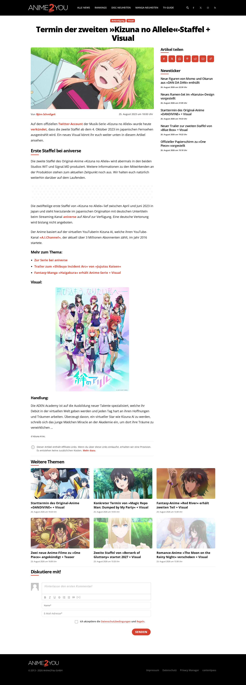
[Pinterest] (187, 58)
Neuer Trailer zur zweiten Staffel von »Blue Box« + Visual (186, 128)
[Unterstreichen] (54, 597)
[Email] (203, 58)
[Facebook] (193, 8)
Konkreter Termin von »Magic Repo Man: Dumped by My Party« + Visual (121, 505)
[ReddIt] (195, 58)
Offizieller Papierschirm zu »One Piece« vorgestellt (183, 144)
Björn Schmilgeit (46, 114)
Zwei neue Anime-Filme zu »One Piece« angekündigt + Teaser (55, 555)
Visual (131, 20)
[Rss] (215, 8)
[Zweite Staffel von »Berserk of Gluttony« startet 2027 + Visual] (123, 533)
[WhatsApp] (179, 58)
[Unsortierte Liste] (68, 597)
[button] (188, 8)
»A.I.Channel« (50, 237)
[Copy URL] (210, 58)
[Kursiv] (50, 597)
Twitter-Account (70, 124)
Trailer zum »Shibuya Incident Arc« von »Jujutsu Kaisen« (77, 266)
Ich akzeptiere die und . (112, 621)
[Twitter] (201, 8)
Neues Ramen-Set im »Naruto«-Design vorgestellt (187, 96)
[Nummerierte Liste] (64, 597)
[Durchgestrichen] (59, 597)
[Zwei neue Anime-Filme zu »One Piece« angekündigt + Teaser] (60, 533)
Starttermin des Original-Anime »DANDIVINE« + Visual (182, 112)
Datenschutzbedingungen (116, 621)
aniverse (69, 217)
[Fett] (45, 597)
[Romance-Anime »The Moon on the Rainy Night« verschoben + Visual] (186, 533)
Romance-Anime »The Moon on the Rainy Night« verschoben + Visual (183, 555)
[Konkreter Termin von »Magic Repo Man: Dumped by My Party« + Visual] (123, 483)
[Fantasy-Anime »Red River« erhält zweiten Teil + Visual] (186, 483)
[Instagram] (208, 8)
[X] (171, 58)
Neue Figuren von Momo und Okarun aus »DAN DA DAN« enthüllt (187, 81)
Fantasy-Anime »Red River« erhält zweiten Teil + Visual (183, 505)
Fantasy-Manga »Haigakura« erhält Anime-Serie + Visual (77, 273)
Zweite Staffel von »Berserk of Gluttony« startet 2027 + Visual (117, 555)
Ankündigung (118, 20)
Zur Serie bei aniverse (51, 260)
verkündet (39, 129)
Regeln (140, 621)
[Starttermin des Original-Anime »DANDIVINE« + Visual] (60, 483)
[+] (78, 597)
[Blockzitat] (73, 597)
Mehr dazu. (89, 450)
